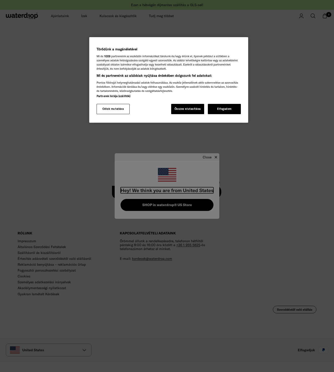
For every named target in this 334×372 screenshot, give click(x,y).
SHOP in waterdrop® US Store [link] (167, 205)
